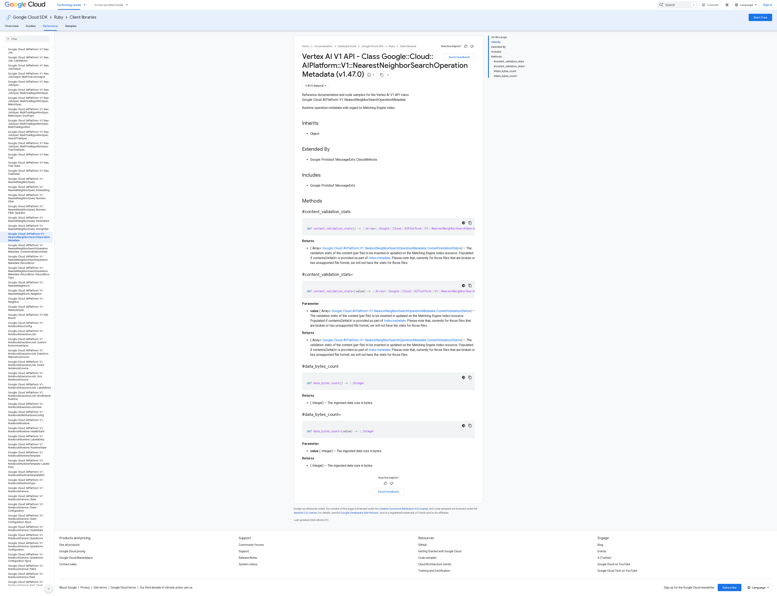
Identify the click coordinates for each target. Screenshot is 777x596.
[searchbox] (27, 39)
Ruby (58, 17)
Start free (760, 17)
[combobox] (677, 4)
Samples (71, 26)
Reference (50, 26)
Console (713, 5)
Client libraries (83, 17)
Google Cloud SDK (30, 17)
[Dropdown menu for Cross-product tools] (128, 5)
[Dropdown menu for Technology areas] (86, 5)
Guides (31, 26)
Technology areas (69, 5)
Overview (11, 26)
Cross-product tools (108, 5)
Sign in (767, 4)
